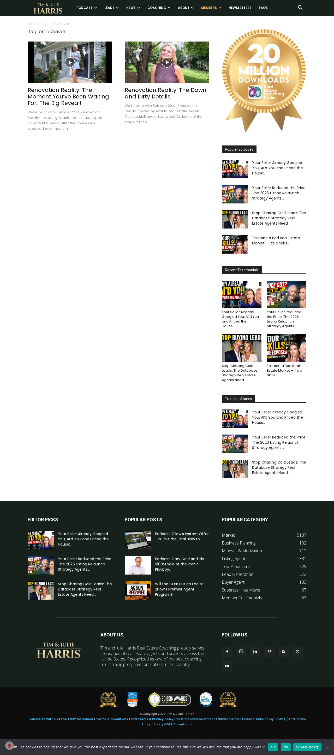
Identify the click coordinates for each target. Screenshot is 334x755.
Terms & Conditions (112, 719)
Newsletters (240, 7)
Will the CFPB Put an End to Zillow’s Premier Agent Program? (179, 589)
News (131, 7)
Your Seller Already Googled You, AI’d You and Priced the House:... (277, 168)
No (285, 747)
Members (209, 7)
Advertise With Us (44, 719)
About (183, 7)
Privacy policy (307, 747)
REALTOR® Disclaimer (77, 719)
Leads (109, 7)
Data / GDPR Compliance (173, 724)
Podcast (84, 7)
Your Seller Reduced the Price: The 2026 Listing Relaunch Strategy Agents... (279, 193)
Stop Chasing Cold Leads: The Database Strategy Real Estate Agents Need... (279, 218)
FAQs (263, 7)
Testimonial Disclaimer (194, 719)
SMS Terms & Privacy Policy (152, 719)
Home (32, 23)
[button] (300, 8)
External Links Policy (258, 719)
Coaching (156, 7)
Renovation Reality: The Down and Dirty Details (165, 93)
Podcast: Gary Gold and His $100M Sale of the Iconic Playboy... (179, 564)
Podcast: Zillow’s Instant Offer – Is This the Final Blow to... (182, 536)
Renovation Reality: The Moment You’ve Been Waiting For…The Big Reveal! (68, 96)
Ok (273, 747)
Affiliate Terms (228, 719)
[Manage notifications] (9, 745)
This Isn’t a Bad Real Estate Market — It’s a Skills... (276, 240)
